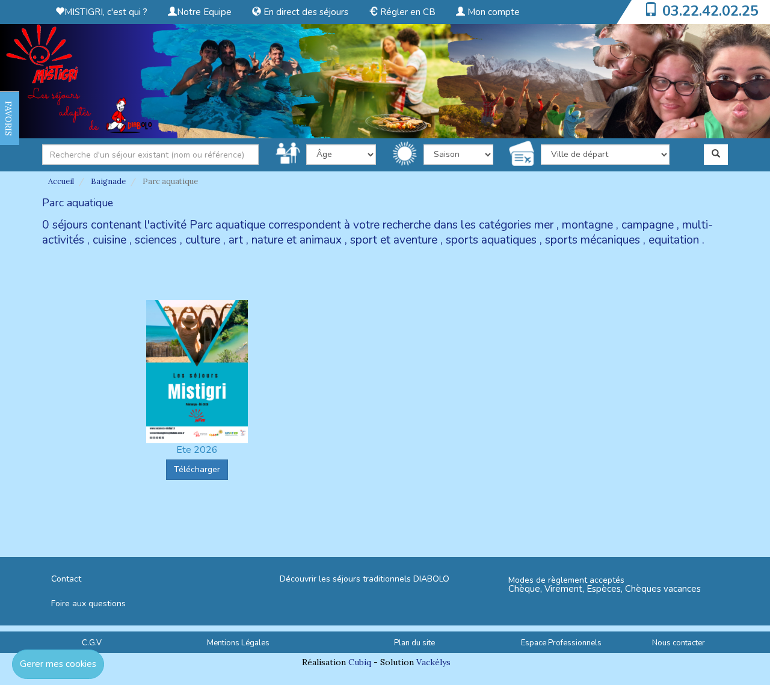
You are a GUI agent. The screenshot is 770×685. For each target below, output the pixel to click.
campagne (647, 225)
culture (202, 240)
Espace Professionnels (561, 642)
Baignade (108, 181)
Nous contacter (678, 642)
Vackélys (433, 662)
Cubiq (359, 662)
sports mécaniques (592, 240)
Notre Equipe (204, 12)
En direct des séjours (304, 12)
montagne (587, 225)
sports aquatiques (491, 240)
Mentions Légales (238, 642)
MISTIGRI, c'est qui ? (105, 12)
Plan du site (414, 642)
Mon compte (492, 12)
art (236, 240)
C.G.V (92, 642)
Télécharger (197, 469)
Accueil (61, 181)
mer (543, 225)
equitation (673, 240)
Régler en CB (407, 12)
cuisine (109, 240)
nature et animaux (296, 240)
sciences (156, 240)
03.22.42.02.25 (710, 10)
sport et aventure (393, 240)
